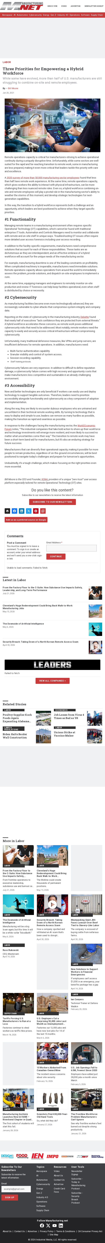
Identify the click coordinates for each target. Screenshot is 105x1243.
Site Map (54, 1234)
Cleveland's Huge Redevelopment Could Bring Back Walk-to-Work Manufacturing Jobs (37, 607)
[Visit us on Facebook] (42, 1226)
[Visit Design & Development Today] (7, 1156)
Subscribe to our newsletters (52, 502)
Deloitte (85, 317)
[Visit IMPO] (52, 1156)
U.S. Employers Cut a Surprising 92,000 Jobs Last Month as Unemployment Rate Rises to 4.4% (51, 1021)
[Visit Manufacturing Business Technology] (97, 1156)
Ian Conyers (77, 999)
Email (4, 1184)
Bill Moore (13, 88)
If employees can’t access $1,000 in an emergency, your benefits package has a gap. (85, 981)
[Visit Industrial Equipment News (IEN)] (37, 1156)
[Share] (14, 511)
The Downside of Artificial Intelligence (23, 623)
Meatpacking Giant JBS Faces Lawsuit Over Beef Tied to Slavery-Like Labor (85, 923)
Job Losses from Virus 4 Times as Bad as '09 (69, 716)
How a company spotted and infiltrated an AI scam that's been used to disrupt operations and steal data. (51, 932)
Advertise (32, 1231)
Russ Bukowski (11, 950)
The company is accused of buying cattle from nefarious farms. (85, 932)
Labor (7, 62)
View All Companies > (52, 680)
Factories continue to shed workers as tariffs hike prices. (17, 1029)
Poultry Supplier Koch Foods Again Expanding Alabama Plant (17, 718)
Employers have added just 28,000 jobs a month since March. (84, 1077)
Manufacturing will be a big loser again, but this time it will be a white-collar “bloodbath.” (18, 929)
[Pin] (36, 511)
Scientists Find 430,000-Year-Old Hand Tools (52, 1115)
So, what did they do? (47, 1120)
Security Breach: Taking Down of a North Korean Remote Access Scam (40, 642)
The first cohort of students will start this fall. (18, 1125)
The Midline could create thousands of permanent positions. (49, 883)
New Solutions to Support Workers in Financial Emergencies (84, 972)
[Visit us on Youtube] (54, 1226)
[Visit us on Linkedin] (61, 1226)
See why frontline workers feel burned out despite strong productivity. (86, 1126)
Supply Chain (10, 1013)
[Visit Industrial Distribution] (67, 1156)
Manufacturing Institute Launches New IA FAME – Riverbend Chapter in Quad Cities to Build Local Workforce (17, 1117)
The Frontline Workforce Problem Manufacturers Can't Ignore (84, 1117)
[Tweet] (28, 511)
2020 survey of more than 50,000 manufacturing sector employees (43, 177)
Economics (62, 710)
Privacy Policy (46, 1231)
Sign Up (9, 1197)
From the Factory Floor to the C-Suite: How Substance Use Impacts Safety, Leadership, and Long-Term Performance (42, 589)
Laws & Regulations (11, 729)
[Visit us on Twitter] (48, 1226)
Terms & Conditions (65, 1231)
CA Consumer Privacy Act (90, 1231)
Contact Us (19, 1231)
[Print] (7, 511)
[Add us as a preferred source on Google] (43, 511)
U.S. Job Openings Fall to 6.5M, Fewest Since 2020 (84, 1069)
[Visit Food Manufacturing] (22, 1156)
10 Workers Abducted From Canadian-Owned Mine (51, 1069)
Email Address (54, 543)
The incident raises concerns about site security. (51, 1076)
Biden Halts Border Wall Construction (15, 736)
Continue (56, 556)
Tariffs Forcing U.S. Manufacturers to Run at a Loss (17, 1021)
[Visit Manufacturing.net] (82, 1156)
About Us (7, 1231)
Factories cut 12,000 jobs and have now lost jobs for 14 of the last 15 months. (51, 1030)
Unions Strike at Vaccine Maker (64, 734)
